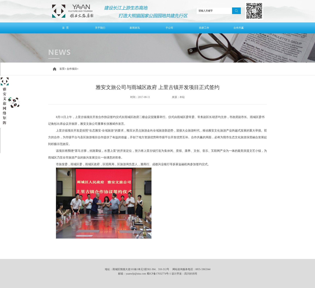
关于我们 (100, 27)
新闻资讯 (135, 27)
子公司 (169, 27)
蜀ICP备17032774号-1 (159, 273)
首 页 (65, 27)
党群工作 (204, 27)
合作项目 (72, 68)
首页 (62, 68)
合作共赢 (239, 27)
